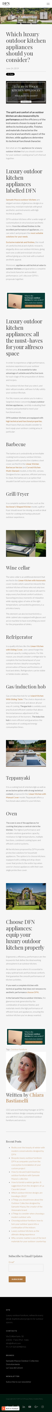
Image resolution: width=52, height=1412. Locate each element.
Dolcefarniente (13, 1364)
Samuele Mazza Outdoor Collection (22, 1360)
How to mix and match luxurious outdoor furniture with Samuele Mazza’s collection (25, 1175)
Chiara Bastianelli (25, 1098)
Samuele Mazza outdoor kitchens (21, 199)
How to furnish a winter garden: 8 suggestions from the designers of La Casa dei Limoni (27, 1185)
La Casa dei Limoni (14, 1367)
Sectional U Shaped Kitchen (18, 506)
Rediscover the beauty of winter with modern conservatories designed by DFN (28, 1151)
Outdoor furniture (19, 1049)
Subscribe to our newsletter (18, 1381)
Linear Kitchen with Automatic (32, 580)
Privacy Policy (28, 1399)
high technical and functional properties (24, 421)
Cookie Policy (38, 1399)
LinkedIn (7, 1125)
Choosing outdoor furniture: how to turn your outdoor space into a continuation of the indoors (27, 1224)
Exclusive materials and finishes (20, 242)
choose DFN (33, 992)
